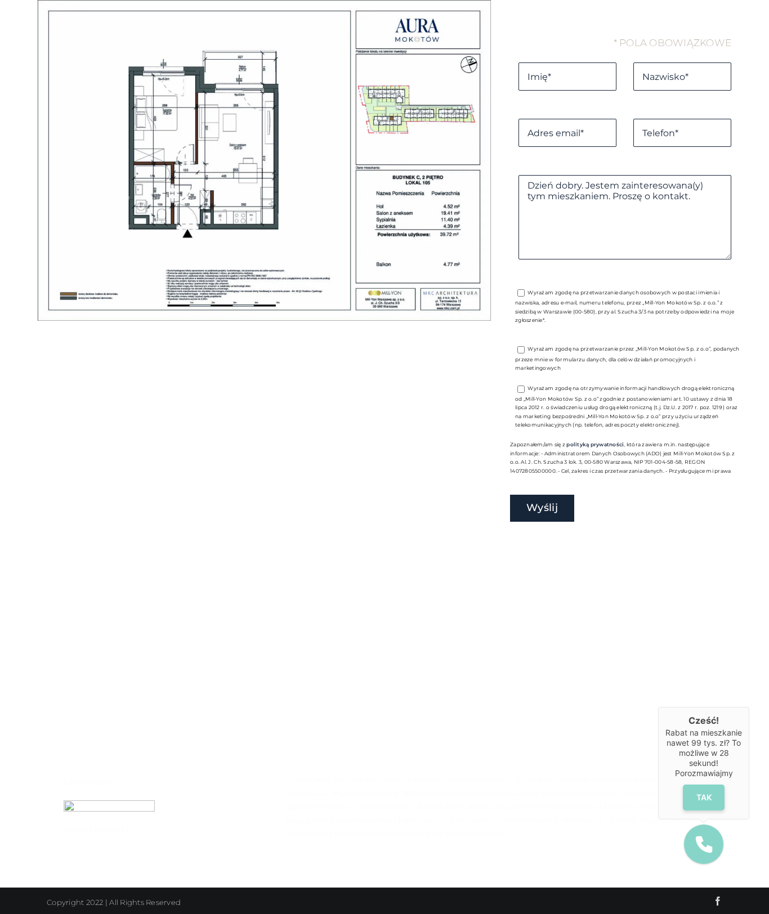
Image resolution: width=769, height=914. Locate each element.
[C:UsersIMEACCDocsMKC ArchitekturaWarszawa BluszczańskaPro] (264, 317)
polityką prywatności (595, 444)
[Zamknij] (749, 707)
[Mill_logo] (109, 804)
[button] (703, 844)
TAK (704, 797)
